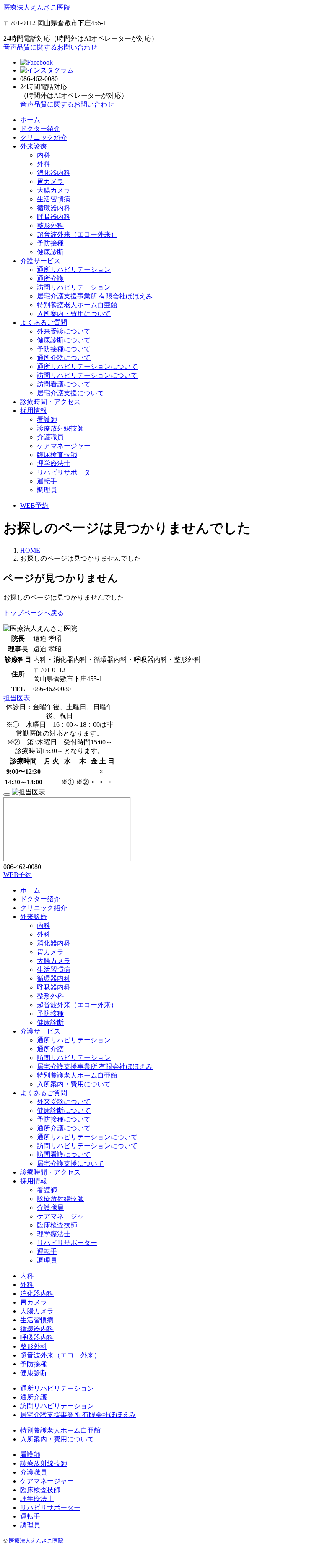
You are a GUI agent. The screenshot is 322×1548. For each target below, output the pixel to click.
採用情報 (33, 410)
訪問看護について (64, 384)
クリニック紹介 (43, 137)
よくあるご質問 (43, 322)
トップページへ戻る (33, 612)
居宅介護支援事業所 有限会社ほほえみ (95, 296)
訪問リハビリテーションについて (87, 375)
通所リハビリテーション (74, 269)
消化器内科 (53, 172)
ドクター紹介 (40, 128)
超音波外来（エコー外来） (77, 234)
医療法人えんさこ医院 (36, 7)
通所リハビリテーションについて (87, 366)
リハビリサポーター (67, 472)
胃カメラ (50, 181)
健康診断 (50, 252)
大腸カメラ (53, 190)
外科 (43, 163)
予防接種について (64, 348)
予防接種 (50, 243)
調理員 (47, 489)
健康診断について (64, 340)
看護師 (47, 419)
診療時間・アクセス (50, 401)
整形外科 (50, 225)
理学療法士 (53, 463)
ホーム (30, 119)
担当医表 (16, 698)
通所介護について (64, 357)
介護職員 (50, 437)
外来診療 (33, 146)
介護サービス (40, 260)
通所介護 (50, 278)
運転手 (47, 481)
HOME (30, 550)
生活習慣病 (53, 199)
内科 (43, 155)
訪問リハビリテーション (74, 287)
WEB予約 (34, 505)
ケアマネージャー (64, 445)
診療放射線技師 (60, 428)
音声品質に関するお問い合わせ (50, 47)
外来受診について (64, 331)
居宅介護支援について (70, 393)
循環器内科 (53, 207)
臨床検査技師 (57, 454)
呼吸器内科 (53, 216)
